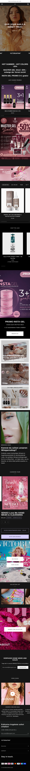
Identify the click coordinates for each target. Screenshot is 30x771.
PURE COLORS (15, 564)
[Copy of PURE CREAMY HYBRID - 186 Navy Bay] (12, 244)
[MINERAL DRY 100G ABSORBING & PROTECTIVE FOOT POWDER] (12, 200)
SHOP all (15, 30)
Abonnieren (22, 667)
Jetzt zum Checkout (15, 536)
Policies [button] (3, 746)
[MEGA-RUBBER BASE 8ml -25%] (12, 97)
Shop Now (15, 428)
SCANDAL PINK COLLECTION (15, 629)
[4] (12, 169)
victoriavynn (6, 767)
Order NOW (15, 139)
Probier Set (15, 333)
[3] (15, 173)
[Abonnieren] (27, 733)
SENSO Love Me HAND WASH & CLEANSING (12, 514)
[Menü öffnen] (3, 4)
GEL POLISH (15, 559)
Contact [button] (3, 750)
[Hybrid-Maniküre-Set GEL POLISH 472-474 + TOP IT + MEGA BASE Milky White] (15, 351)
